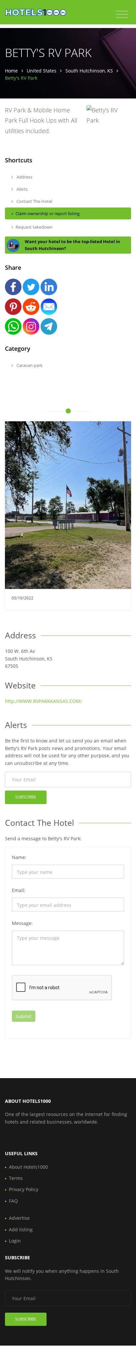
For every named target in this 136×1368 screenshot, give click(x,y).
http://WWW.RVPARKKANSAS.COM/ (43, 701)
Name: (19, 857)
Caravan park (29, 365)
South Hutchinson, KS (89, 71)
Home (11, 71)
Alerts (22, 189)
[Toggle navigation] (122, 14)
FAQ (13, 1201)
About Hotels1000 (28, 1167)
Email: (18, 890)
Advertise (19, 1218)
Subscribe (25, 797)
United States (41, 71)
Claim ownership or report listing (48, 213)
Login (15, 1241)
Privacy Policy (23, 1189)
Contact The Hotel (34, 201)
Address (24, 177)
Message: (22, 923)
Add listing (21, 1229)
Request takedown (34, 227)
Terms (16, 1178)
